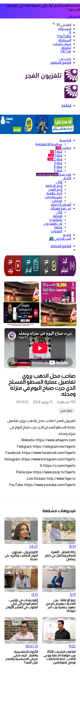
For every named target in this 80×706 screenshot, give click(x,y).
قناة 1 (56, 151)
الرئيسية (65, 140)
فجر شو (53, 174)
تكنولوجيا (56, 220)
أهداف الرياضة (61, 204)
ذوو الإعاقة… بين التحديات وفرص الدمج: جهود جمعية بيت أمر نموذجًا (61, 605)
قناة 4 (58, 167)
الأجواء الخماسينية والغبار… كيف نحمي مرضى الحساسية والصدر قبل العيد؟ (21, 657)
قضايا (58, 227)
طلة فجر (66, 411)
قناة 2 (54, 159)
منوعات (56, 231)
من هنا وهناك (60, 208)
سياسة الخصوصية (48, 144)
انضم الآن (73, 16)
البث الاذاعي (60, 238)
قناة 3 (58, 163)
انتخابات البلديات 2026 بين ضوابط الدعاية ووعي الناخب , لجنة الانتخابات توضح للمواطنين (60, 657)
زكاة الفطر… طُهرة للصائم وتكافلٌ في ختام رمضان (60, 555)
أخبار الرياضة (54, 185)
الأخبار (67, 178)
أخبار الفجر (55, 189)
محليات (57, 201)
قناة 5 (58, 170)
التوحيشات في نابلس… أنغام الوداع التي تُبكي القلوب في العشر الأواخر (22, 603)
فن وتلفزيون (53, 223)
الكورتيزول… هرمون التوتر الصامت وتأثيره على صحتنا (21, 555)
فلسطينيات (53, 197)
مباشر (63, 148)
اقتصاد (57, 216)
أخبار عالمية (54, 193)
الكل (59, 182)
